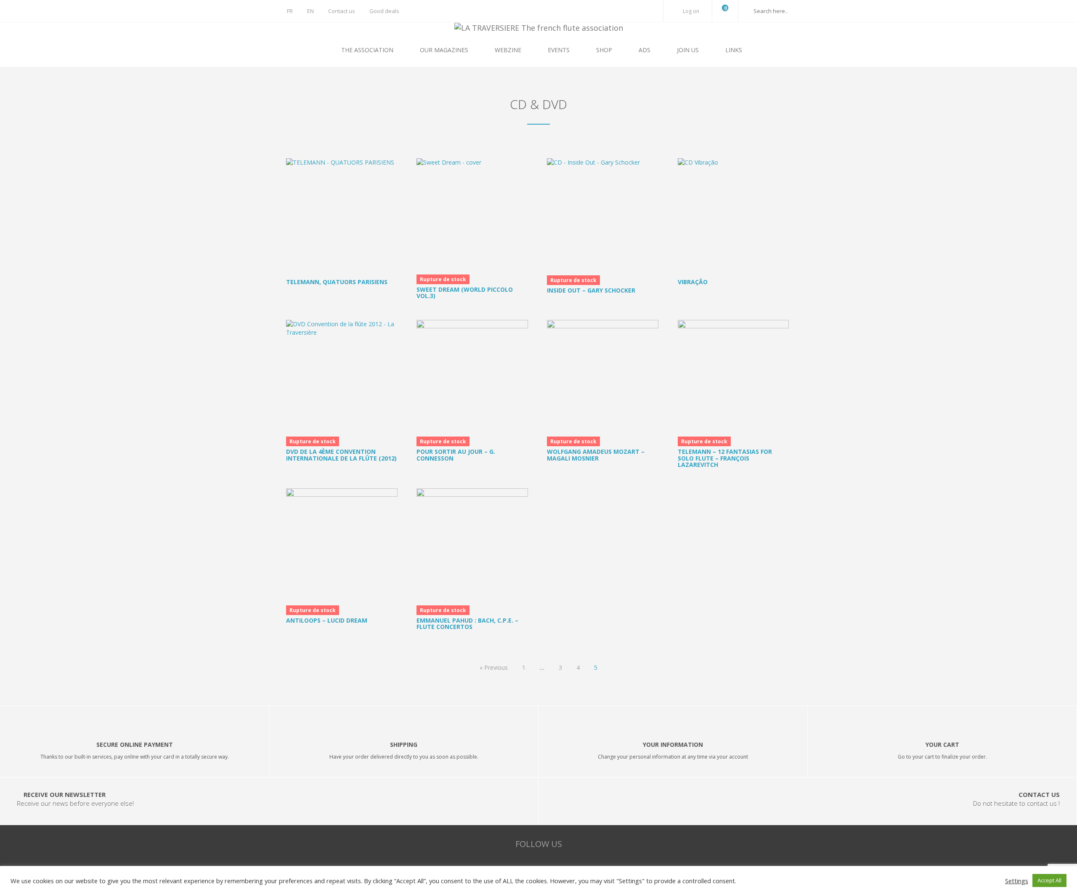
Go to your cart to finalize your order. (942, 756)
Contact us (341, 11)
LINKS (733, 50)
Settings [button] (1016, 880)
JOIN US (688, 50)
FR (290, 11)
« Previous (494, 667)
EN (310, 11)
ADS (645, 50)
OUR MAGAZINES (445, 50)
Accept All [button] (1049, 880)
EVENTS (559, 50)
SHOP (605, 50)
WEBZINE (509, 50)
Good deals (384, 11)
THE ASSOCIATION (368, 50)
